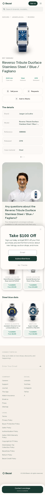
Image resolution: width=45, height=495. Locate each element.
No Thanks (22, 265)
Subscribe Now (22, 258)
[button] (22, 236)
